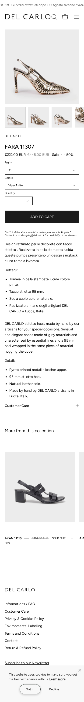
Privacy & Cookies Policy (24, 619)
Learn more (57, 679)
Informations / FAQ (20, 604)
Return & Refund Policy (23, 648)
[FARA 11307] (15, 117)
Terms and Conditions (22, 633)
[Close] (79, 670)
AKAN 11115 (13, 538)
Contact (11, 641)
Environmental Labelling (23, 626)
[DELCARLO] (27, 17)
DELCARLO (13, 136)
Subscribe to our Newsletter (27, 663)
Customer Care (17, 406)
